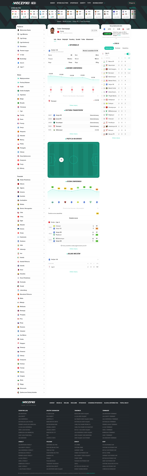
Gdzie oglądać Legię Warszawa (83, 435)
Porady (48, 458)
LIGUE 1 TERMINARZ (107, 435)
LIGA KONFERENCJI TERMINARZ (110, 419)
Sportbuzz (74, 3)
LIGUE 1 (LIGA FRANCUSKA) (25, 435)
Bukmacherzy (98, 3)
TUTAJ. (119, 35)
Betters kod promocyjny (81, 466)
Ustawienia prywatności (95, 403)
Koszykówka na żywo (52, 453)
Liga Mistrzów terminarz (109, 413)
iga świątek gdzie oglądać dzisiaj (83, 419)
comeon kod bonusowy (109, 469)
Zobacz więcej (73, 105)
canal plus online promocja (82, 424)
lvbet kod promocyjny (108, 461)
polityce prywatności (91, 473)
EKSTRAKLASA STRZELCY (24, 453)
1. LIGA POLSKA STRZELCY (24, 469)
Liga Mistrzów (22, 413)
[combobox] (94, 30)
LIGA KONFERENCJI (23, 419)
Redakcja (59, 403)
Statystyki (65, 39)
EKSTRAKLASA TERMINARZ (109, 422)
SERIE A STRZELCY (23, 461)
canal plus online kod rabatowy (83, 427)
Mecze (59, 39)
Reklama (66, 403)
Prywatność (82, 403)
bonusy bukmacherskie (81, 469)
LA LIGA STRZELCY (23, 458)
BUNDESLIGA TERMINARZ (108, 432)
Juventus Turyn (50, 438)
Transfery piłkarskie (52, 463)
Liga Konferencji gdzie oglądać (83, 432)
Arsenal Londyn (50, 427)
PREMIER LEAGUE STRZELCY (25, 455)
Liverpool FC (50, 419)
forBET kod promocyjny (81, 453)
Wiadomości (89, 39)
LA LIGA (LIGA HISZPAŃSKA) (25, 427)
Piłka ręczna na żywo (52, 447)
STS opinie (77, 445)
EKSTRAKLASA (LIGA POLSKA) (25, 422)
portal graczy (124, 403)
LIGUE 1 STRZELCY (22, 466)
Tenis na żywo (50, 450)
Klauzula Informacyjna (111, 403)
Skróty (82, 3)
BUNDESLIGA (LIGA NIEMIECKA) (26, 432)
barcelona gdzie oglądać (81, 413)
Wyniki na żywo (62, 3)
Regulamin (74, 403)
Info (55, 39)
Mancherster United (52, 422)
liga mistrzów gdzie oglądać (54, 469)
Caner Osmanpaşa (85, 21)
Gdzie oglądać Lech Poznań (82, 438)
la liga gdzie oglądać (80, 416)
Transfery (72, 39)
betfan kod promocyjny (109, 458)
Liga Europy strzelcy (24, 447)
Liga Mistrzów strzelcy (25, 445)
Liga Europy (21, 416)
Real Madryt (50, 416)
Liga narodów (22, 438)
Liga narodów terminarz (109, 438)
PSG (47, 435)
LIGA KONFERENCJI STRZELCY (25, 450)
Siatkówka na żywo (51, 445)
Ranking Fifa (50, 455)
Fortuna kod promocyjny (109, 447)
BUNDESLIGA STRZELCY (24, 463)
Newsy (52, 3)
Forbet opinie (78, 458)
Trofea (83, 39)
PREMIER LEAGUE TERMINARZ (109, 424)
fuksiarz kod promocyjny (81, 461)
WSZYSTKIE (132, 8)
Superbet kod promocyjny (109, 455)
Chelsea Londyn (50, 430)
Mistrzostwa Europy (52, 466)
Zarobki (78, 39)
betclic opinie (106, 453)
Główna (59, 21)
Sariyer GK (75, 21)
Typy (89, 3)
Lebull (76, 463)
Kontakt (52, 403)
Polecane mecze (50, 461)
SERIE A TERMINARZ (107, 430)
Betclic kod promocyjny (109, 450)
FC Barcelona (50, 413)
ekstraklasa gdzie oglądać (82, 422)
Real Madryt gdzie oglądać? (82, 455)
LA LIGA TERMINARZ (107, 427)
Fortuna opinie (78, 447)
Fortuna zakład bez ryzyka (110, 463)
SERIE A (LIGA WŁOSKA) (24, 430)
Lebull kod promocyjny (109, 466)
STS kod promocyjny (108, 445)
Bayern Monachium (51, 424)
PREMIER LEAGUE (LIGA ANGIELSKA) (27, 424)
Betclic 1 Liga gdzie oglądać (82, 430)
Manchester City (51, 432)
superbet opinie (78, 450)
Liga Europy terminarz (108, 416)
